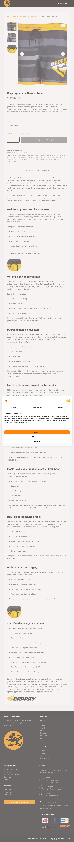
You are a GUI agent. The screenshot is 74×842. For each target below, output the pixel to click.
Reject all (37, 441)
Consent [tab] (13, 407)
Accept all (37, 432)
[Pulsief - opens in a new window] (68, 401)
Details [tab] (60, 407)
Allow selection (37, 437)
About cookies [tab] (37, 407)
